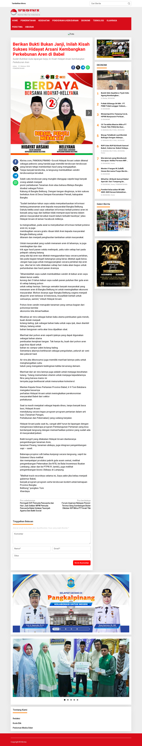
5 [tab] (77, 700)
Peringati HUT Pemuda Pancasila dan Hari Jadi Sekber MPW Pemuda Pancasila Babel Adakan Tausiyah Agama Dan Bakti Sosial (37, 505)
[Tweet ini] (78, 67)
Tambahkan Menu (19, 3)
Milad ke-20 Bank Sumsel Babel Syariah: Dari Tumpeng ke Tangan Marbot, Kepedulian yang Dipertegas (115, 180)
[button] (129, 3)
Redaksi (16, 718)
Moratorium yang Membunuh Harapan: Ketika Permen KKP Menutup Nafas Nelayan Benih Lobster (114, 159)
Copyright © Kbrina (18, 742)
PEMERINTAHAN (18, 68)
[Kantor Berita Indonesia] (25, 12)
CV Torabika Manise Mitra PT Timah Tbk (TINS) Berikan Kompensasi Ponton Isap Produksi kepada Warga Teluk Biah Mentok (114, 125)
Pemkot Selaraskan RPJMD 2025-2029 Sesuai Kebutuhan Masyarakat (113, 191)
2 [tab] (68, 700)
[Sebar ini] (73, 67)
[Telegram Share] (83, 67)
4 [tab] (74, 700)
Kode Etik (17, 723)
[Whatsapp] (88, 67)
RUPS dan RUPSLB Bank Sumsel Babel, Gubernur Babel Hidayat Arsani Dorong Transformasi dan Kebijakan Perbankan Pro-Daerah (115, 147)
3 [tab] (71, 700)
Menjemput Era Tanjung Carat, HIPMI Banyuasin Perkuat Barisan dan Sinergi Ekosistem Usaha (114, 115)
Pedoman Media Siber (23, 728)
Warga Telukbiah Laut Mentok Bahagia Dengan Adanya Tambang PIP (114, 136)
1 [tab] (64, 700)
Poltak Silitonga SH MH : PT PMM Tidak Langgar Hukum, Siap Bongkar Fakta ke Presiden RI (115, 104)
